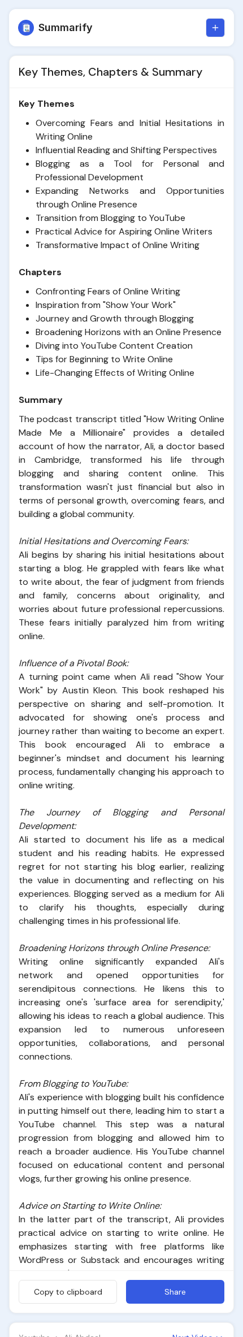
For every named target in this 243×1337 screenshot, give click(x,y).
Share (175, 1292)
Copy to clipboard (68, 1292)
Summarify (65, 27)
